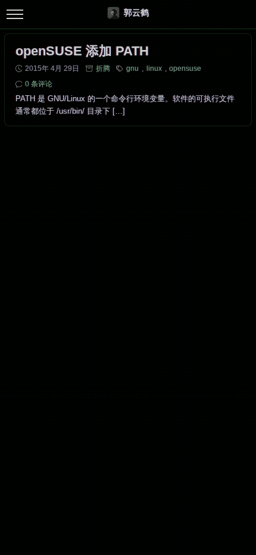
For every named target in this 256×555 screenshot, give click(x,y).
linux (154, 68)
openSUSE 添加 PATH (82, 50)
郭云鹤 (136, 12)
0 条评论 (38, 84)
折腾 (103, 68)
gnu (132, 68)
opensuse (185, 68)
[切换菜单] (14, 14)
